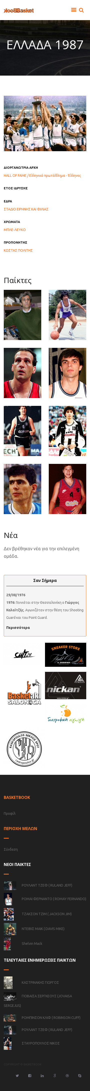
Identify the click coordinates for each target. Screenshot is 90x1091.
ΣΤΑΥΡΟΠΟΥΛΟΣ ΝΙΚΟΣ (41, 1043)
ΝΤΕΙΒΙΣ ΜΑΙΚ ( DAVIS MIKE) (43, 928)
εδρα (8, 201)
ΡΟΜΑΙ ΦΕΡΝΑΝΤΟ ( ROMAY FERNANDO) (54, 899)
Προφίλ (10, 813)
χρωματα (12, 222)
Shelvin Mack (32, 943)
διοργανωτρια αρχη (21, 167)
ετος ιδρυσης (16, 188)
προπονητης (15, 242)
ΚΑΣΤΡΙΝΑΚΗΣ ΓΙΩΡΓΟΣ (40, 982)
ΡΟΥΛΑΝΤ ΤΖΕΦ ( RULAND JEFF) (47, 885)
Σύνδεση (11, 849)
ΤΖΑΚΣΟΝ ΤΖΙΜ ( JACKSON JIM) (47, 914)
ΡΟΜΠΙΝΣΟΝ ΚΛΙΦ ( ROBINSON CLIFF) (51, 1018)
